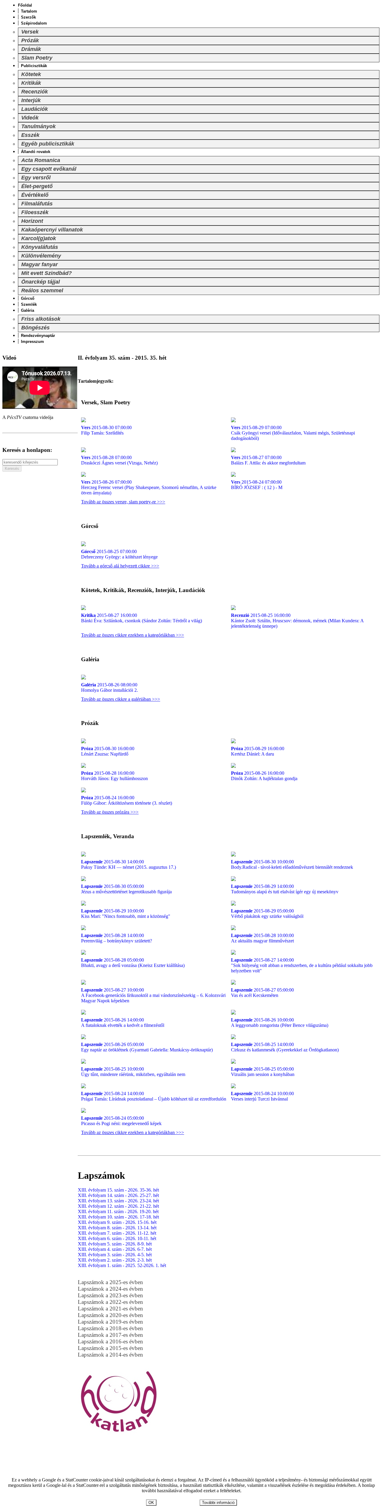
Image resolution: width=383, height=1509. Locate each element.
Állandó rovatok (35, 151)
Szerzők (28, 17)
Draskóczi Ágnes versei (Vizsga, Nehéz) (119, 460)
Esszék (30, 135)
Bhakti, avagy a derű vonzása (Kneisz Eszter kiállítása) (133, 962)
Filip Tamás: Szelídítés (106, 430)
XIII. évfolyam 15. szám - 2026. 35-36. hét (118, 1189)
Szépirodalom (34, 23)
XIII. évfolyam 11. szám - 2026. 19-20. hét (118, 1211)
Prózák (30, 40)
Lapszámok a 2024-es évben (110, 1289)
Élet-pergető (37, 186)
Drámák (31, 49)
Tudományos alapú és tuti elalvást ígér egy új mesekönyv (284, 889)
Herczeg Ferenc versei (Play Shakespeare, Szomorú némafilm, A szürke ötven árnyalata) (148, 487)
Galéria (27, 310)
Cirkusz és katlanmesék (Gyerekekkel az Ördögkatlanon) (285, 1047)
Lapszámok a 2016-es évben (110, 1341)
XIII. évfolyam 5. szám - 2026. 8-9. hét (115, 1243)
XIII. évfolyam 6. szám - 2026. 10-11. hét (117, 1238)
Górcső (27, 298)
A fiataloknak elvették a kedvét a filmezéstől (122, 1022)
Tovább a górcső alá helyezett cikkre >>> (120, 565)
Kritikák (31, 83)
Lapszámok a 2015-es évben (110, 1348)
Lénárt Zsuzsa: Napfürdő (107, 751)
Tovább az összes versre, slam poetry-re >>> (123, 501)
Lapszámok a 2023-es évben (110, 1295)
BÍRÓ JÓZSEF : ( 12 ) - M (256, 484)
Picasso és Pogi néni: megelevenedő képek (121, 1121)
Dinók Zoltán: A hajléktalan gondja (264, 776)
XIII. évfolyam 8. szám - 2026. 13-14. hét (117, 1227)
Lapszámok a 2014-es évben (110, 1354)
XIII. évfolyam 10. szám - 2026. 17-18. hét (118, 1216)
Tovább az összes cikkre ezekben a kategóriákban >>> (132, 635)
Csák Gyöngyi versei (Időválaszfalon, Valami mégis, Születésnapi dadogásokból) (293, 433)
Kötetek (31, 74)
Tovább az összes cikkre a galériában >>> (120, 699)
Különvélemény (41, 256)
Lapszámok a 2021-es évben (110, 1308)
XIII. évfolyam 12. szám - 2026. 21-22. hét (118, 1206)
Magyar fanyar (39, 264)
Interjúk (31, 100)
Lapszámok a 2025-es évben (110, 1282)
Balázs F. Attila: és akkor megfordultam (268, 460)
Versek (30, 32)
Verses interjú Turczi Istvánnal (262, 1096)
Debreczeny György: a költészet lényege (119, 554)
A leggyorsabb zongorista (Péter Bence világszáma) (279, 1022)
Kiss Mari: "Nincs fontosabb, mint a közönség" (125, 913)
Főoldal (25, 5)
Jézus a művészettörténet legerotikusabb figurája (126, 889)
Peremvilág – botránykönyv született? (116, 938)
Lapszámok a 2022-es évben (110, 1302)
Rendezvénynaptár (38, 335)
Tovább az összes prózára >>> (110, 812)
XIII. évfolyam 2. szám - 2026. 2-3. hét (115, 1260)
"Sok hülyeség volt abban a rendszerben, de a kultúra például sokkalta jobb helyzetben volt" (302, 965)
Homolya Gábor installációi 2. (109, 687)
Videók (30, 118)
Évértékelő (34, 195)
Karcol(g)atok (38, 238)
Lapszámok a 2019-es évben (110, 1322)
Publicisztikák (34, 65)
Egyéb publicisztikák (47, 144)
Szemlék (29, 304)
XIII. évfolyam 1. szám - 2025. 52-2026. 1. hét (122, 1265)
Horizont (32, 221)
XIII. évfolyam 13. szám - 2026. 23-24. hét (118, 1200)
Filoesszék (34, 212)
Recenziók (34, 92)
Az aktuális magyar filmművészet (262, 938)
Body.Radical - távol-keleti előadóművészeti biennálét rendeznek (292, 864)
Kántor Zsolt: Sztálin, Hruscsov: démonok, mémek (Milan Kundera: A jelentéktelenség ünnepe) (297, 621)
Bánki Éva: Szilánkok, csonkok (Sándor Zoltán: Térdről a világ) (141, 618)
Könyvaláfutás (39, 247)
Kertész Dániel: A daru (257, 751)
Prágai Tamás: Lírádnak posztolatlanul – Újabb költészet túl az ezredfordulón (153, 1096)
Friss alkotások (40, 319)
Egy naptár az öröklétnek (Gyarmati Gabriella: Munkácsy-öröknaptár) (147, 1047)
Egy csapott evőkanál (48, 169)
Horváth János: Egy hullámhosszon (114, 776)
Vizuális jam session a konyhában (262, 1071)
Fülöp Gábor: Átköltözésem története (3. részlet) (126, 800)
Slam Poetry (36, 58)
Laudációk (34, 109)
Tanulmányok (38, 126)
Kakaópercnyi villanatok (52, 230)
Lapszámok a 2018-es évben (110, 1328)
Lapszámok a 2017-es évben (110, 1335)
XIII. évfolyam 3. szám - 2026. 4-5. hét (115, 1254)
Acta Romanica (40, 160)
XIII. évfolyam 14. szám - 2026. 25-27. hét (118, 1195)
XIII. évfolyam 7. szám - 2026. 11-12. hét (117, 1233)
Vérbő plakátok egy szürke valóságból (267, 913)
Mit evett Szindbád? (46, 273)
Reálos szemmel (42, 290)
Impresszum (32, 341)
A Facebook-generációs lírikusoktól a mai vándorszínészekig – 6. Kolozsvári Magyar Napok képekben (153, 995)
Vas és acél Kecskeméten (262, 992)
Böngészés (35, 328)
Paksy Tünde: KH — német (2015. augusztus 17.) (128, 864)
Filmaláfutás (37, 204)
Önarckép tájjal (40, 282)
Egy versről (36, 178)
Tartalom (29, 11)
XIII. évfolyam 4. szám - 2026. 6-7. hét (115, 1249)
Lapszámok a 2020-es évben (110, 1315)
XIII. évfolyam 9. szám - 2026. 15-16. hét (117, 1222)
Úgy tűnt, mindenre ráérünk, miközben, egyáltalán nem (133, 1071)
